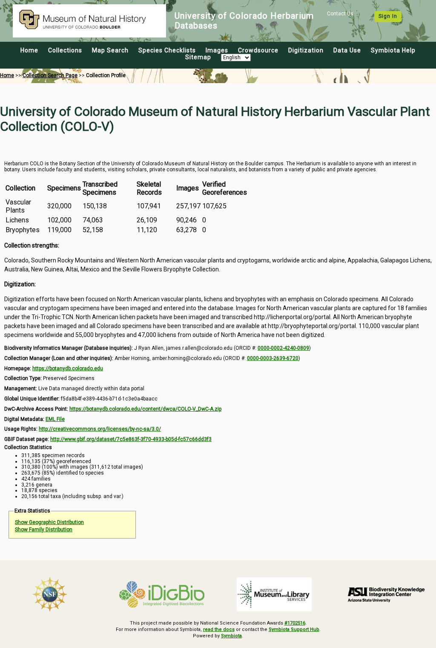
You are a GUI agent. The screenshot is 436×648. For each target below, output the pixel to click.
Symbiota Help (393, 50)
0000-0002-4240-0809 (283, 348)
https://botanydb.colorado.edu (67, 369)
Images (217, 50)
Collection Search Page (50, 75)
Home (29, 50)
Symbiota (231, 636)
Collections (65, 50)
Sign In (388, 16)
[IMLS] (274, 594)
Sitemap (198, 57)
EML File (55, 419)
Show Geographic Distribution (49, 522)
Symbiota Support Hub (294, 629)
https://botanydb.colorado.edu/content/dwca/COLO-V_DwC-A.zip (145, 409)
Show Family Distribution (43, 530)
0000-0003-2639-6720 (272, 358)
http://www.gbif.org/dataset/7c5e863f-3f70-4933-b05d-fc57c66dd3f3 (131, 439)
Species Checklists (167, 50)
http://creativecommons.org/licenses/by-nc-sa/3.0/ (100, 429)
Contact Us (340, 14)
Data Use (347, 50)
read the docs (219, 629)
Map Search (110, 50)
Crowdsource (258, 50)
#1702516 (294, 623)
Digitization (306, 50)
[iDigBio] (162, 594)
